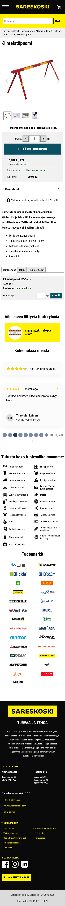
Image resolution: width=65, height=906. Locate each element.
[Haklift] (47, 601)
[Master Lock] (47, 637)
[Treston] (47, 674)
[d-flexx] (18, 592)
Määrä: (18, 138)
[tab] (9, 270)
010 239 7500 (52, 200)
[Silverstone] (18, 665)
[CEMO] (47, 583)
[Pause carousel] (32, 441)
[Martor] (18, 637)
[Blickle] (18, 574)
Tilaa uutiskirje (17, 877)
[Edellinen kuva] (7, 81)
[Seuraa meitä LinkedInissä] (24, 864)
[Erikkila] (18, 601)
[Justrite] (18, 610)
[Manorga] (47, 628)
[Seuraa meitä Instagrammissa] (15, 864)
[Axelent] (47, 565)
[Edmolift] (47, 592)
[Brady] (47, 574)
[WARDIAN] (18, 683)
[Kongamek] (47, 619)
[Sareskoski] (47, 655)
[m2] (18, 628)
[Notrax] (18, 655)
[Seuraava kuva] (58, 81)
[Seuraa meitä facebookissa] (5, 864)
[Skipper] (47, 665)
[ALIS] (18, 565)
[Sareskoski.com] (33, 717)
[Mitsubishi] (18, 646)
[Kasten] (47, 610)
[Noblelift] (47, 646)
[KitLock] (18, 619)
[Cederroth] (18, 583)
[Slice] (18, 674)
